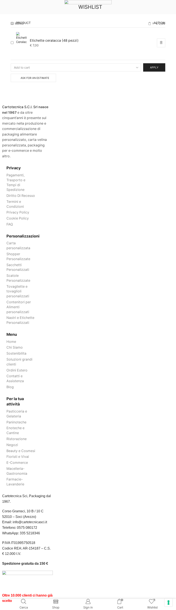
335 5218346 (30, 533)
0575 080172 (27, 527)
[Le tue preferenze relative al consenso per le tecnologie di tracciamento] (168, 602)
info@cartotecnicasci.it (30, 522)
